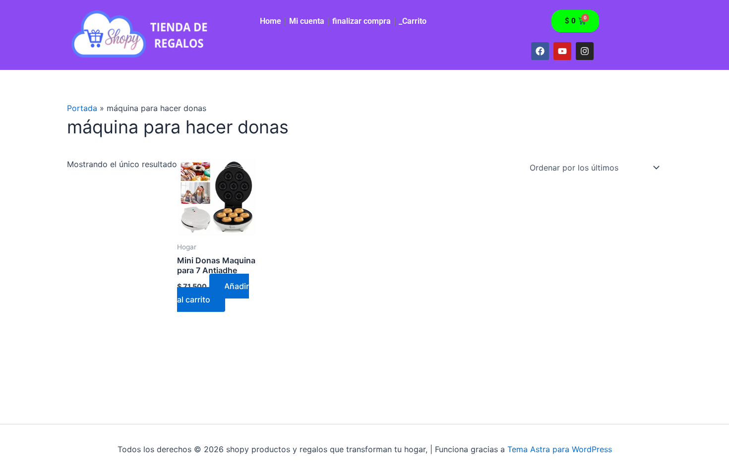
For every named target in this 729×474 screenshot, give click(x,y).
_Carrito (412, 21)
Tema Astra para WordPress (559, 449)
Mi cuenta (306, 21)
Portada (82, 108)
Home (270, 21)
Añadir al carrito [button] (213, 292)
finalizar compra (361, 21)
